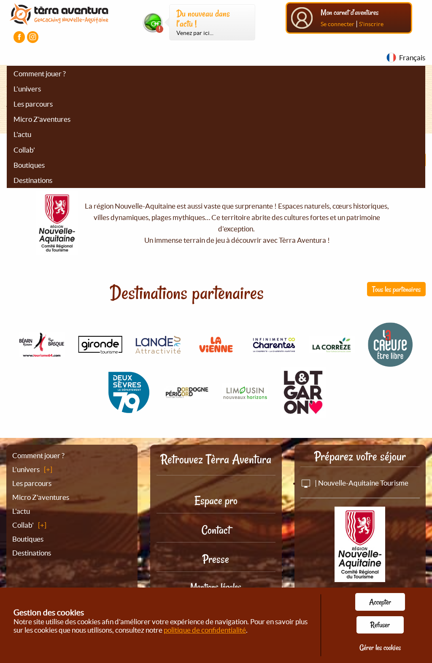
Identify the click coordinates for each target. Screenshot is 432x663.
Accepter (380, 602)
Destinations (33, 180)
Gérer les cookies (380, 647)
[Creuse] (390, 362)
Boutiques (29, 165)
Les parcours (33, 104)
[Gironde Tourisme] (100, 349)
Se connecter (337, 24)
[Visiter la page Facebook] (19, 37)
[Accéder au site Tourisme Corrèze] (332, 348)
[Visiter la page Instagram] (32, 37)
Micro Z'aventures (42, 119)
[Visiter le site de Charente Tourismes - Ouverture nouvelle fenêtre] (274, 349)
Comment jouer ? (40, 74)
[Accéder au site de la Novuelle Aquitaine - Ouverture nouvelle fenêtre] (360, 576)
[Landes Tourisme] (158, 348)
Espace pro (216, 500)
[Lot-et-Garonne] (303, 413)
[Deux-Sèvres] (129, 410)
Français (412, 58)
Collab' (24, 150)
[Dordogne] (187, 394)
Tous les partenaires (396, 289)
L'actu (22, 134)
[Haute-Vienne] (245, 397)
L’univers (27, 89)
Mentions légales (215, 586)
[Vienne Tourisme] (216, 353)
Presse (215, 559)
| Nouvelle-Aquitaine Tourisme (360, 483)
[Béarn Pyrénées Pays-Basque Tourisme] (42, 353)
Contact (216, 530)
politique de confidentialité (205, 630)
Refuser (380, 625)
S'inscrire (371, 24)
